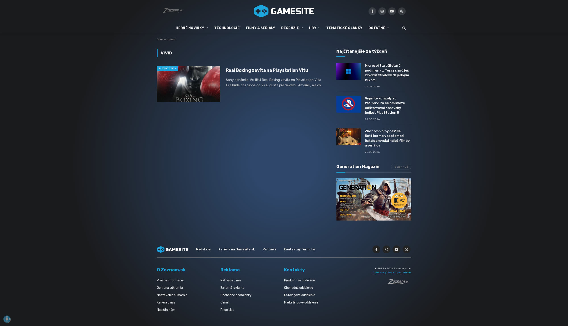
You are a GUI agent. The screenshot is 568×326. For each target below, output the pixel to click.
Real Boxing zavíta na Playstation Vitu (267, 70)
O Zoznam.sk (171, 269)
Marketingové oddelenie (301, 302)
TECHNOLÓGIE (227, 28)
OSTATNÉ (376, 28)
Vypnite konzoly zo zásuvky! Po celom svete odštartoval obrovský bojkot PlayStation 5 (385, 105)
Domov (161, 39)
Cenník (225, 302)
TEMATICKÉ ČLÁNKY (344, 28)
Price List (227, 310)
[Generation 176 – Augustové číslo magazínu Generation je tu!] (373, 199)
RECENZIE (290, 28)
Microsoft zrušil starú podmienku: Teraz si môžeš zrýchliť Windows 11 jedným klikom (387, 73)
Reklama (230, 269)
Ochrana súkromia (170, 288)
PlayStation (168, 68)
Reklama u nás (231, 280)
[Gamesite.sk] (284, 11)
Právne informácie (170, 280)
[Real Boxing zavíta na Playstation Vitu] (188, 84)
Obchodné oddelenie (298, 288)
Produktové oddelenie (300, 280)
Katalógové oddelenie (299, 295)
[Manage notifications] (6, 319)
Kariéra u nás (166, 302)
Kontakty (294, 269)
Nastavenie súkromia (172, 295)
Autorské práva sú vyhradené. (392, 272)
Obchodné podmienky (236, 295)
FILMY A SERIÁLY (260, 28)
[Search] (404, 28)
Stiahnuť (401, 166)
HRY (312, 28)
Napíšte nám (166, 310)
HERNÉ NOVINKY (190, 28)
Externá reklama (232, 288)
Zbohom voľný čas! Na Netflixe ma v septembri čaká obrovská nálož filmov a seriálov (387, 138)
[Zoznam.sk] (399, 283)
